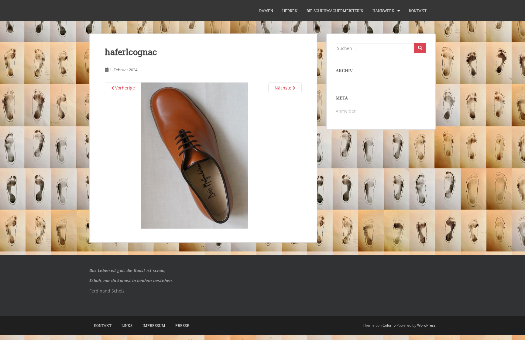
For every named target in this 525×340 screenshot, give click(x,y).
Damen (266, 10)
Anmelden (346, 111)
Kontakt (418, 10)
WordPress (426, 325)
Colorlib (389, 325)
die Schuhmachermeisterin (335, 10)
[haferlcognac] (194, 155)
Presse (182, 325)
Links (127, 325)
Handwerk (383, 10)
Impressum (153, 325)
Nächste (284, 88)
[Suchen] (420, 48)
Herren (289, 10)
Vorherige (124, 88)
